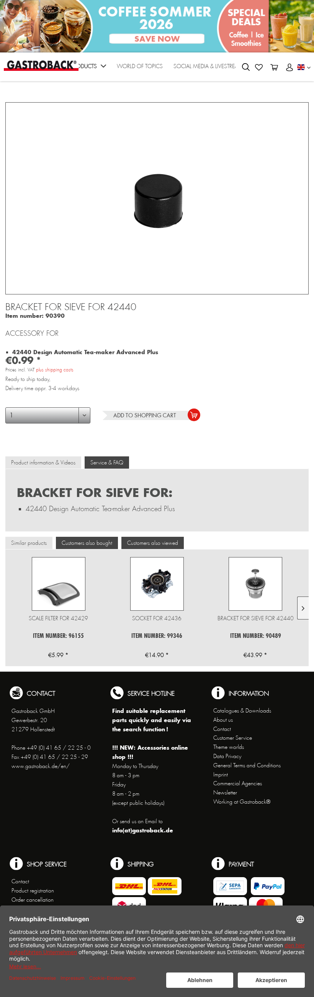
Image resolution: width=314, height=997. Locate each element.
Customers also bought (87, 542)
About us (223, 719)
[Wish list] (259, 67)
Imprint (220, 774)
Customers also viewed (152, 542)
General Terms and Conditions (247, 765)
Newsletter (225, 792)
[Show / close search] (245, 67)
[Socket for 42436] (156, 584)
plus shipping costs (55, 370)
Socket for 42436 (157, 618)
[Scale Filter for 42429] (58, 584)
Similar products (29, 542)
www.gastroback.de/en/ (40, 766)
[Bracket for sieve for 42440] (255, 584)
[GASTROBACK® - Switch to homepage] (41, 65)
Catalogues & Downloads (242, 710)
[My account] (289, 67)
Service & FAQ (106, 462)
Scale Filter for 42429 (58, 618)
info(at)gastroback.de (142, 830)
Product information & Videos (43, 462)
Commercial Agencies (237, 783)
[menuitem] (88, 68)
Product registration (32, 890)
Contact (222, 729)
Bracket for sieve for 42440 (256, 618)
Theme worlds (228, 747)
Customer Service (232, 737)
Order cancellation (32, 899)
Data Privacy (227, 756)
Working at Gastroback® (241, 801)
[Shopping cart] (274, 67)
